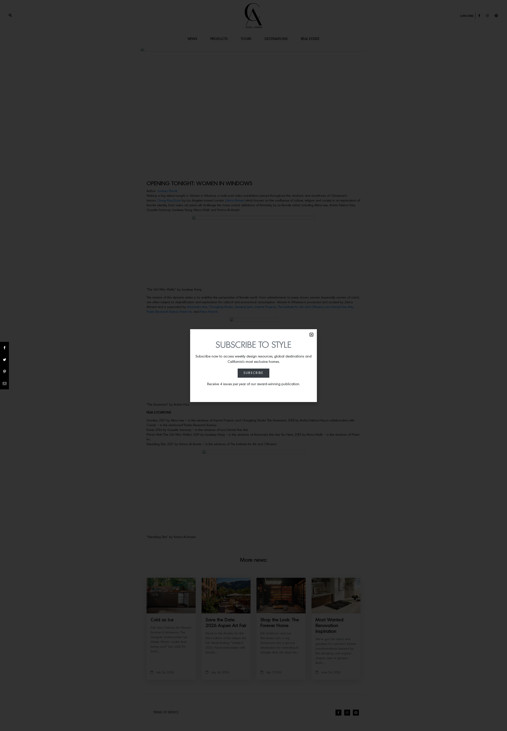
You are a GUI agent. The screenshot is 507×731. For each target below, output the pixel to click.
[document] (253, 365)
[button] (311, 334)
